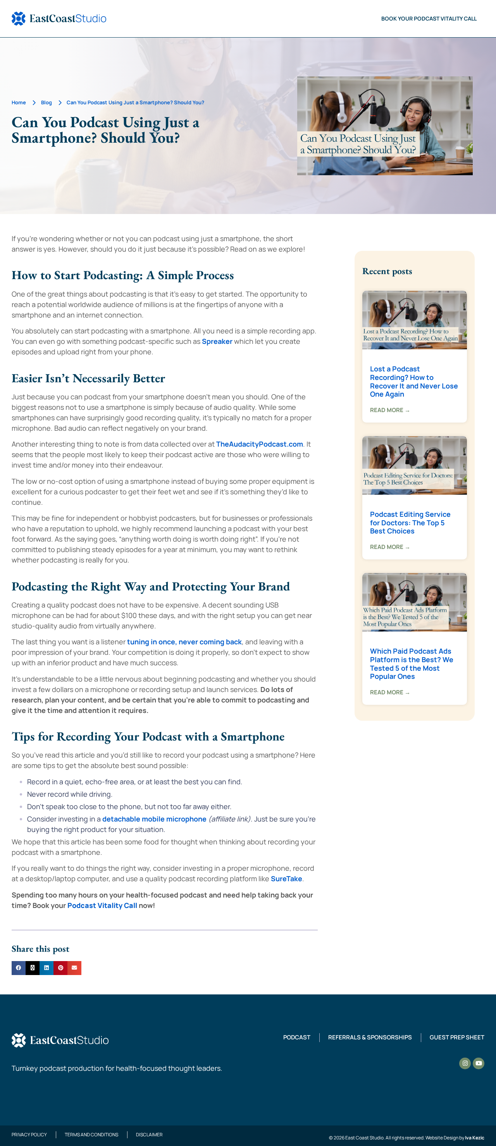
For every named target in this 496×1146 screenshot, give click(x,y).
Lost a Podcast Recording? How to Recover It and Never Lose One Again (414, 381)
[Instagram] (465, 1063)
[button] (19, 968)
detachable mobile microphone (154, 818)
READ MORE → (390, 410)
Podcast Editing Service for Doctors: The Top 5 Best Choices (410, 522)
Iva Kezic (474, 1137)
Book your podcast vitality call (429, 18)
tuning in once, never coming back (184, 641)
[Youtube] (478, 1063)
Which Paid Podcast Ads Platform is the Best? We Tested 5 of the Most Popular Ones (411, 663)
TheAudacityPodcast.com (259, 444)
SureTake (286, 878)
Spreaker (217, 341)
